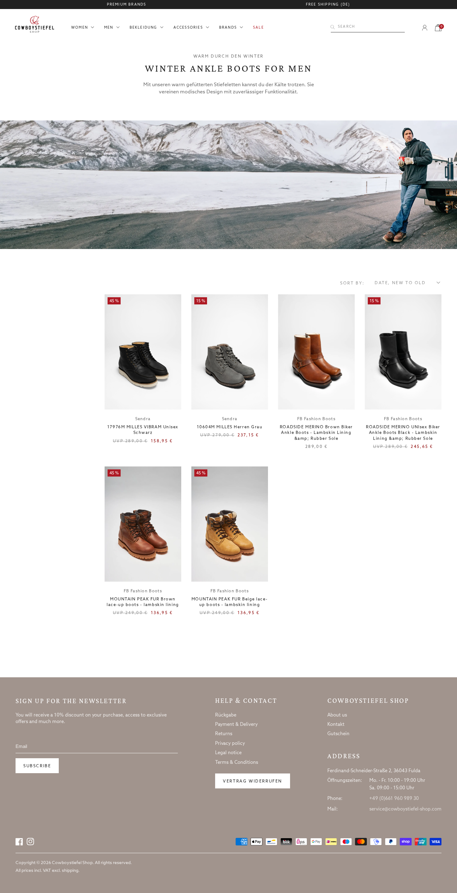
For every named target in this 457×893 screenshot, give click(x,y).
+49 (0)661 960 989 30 (394, 798)
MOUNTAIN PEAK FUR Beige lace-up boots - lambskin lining (230, 602)
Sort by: (352, 283)
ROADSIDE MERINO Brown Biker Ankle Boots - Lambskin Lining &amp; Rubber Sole (316, 433)
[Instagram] (30, 841)
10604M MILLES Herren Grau (230, 427)
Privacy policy (230, 743)
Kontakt (335, 724)
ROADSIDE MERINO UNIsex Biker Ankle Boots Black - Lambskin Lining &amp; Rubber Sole (403, 433)
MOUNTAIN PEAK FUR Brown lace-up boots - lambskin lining (143, 602)
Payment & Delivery (236, 724)
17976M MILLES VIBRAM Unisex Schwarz (142, 430)
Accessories (188, 28)
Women (79, 28)
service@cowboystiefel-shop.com (405, 809)
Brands (228, 28)
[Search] (332, 27)
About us (337, 715)
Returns (223, 734)
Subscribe (37, 766)
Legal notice (228, 753)
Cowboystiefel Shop (368, 700)
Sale (258, 28)
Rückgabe (225, 715)
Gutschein (338, 734)
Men (108, 28)
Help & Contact (246, 700)
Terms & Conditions (236, 762)
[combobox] (368, 26)
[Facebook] (19, 841)
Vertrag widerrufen (252, 781)
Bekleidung (143, 28)
